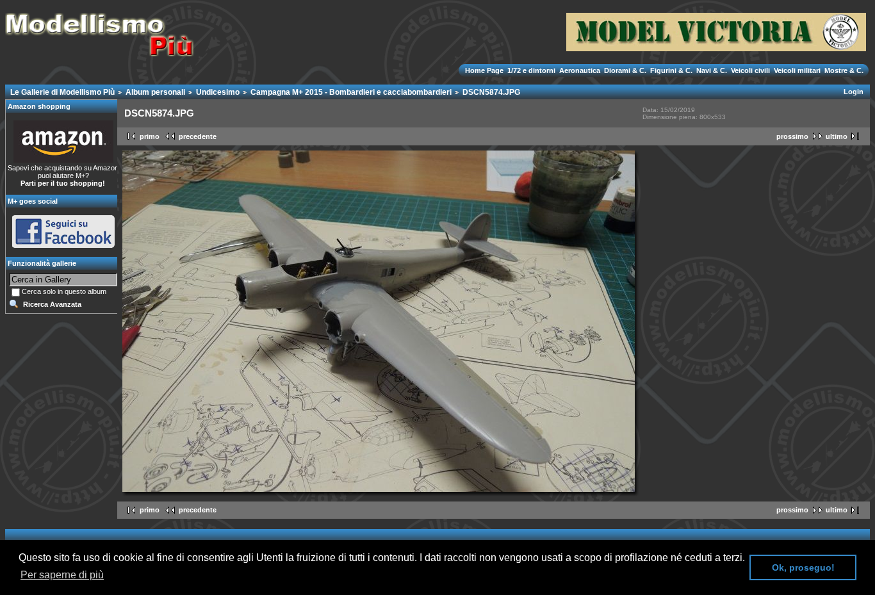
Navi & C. (711, 70)
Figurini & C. (671, 70)
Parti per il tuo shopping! (62, 183)
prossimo (792, 136)
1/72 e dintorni (531, 70)
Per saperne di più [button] (62, 574)
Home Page (485, 70)
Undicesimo (218, 92)
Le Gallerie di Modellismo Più (62, 92)
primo (149, 136)
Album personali (155, 92)
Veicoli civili (750, 70)
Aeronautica (579, 70)
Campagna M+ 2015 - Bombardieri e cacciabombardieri (351, 92)
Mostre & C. (842, 70)
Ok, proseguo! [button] (803, 567)
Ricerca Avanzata (52, 304)
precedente (198, 136)
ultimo (836, 136)
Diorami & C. (625, 70)
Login (853, 91)
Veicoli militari (797, 70)
